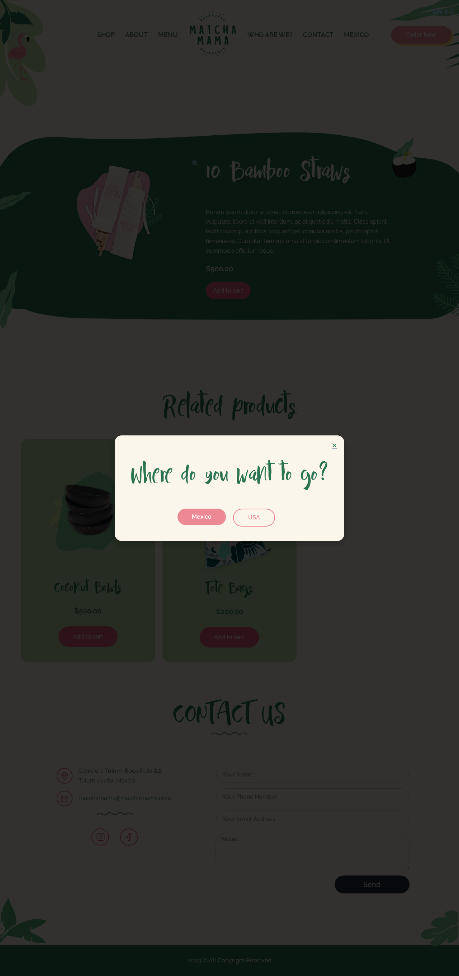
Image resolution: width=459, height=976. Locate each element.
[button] (202, 517)
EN (438, 11)
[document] (229, 488)
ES (449, 11)
